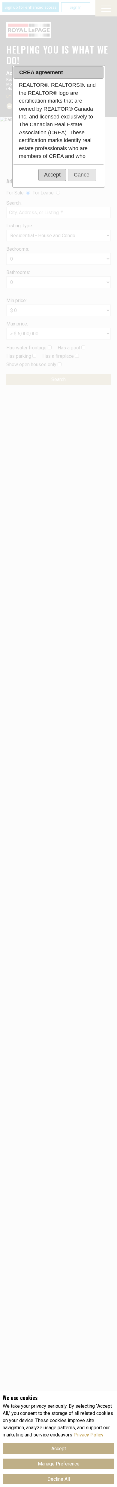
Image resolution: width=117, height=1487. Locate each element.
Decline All (58, 1479)
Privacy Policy (89, 1435)
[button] (52, 175)
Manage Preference (59, 1464)
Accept (58, 1448)
